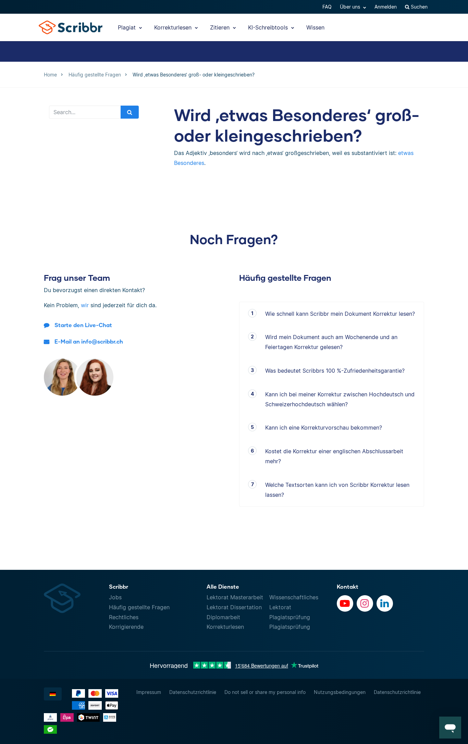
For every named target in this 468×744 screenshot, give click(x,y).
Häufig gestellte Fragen (139, 607)
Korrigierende (126, 626)
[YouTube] (345, 603)
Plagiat (127, 27)
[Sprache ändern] (53, 693)
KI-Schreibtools (269, 27)
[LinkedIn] (385, 603)
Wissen (315, 27)
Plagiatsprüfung (289, 617)
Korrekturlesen (173, 27)
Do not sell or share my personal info (265, 692)
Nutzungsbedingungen (340, 692)
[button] (450, 728)
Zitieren (220, 27)
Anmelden (385, 7)
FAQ (327, 7)
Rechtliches (123, 617)
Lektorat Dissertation (234, 607)
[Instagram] (365, 603)
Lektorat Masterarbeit (235, 597)
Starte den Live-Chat (83, 325)
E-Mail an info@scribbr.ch (88, 341)
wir (85, 305)
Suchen (418, 7)
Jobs (115, 597)
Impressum (148, 692)
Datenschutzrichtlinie (192, 692)
